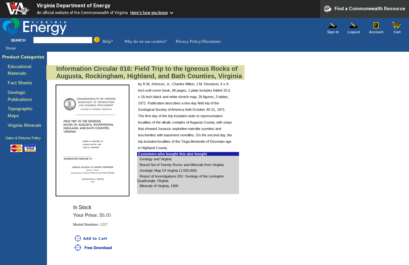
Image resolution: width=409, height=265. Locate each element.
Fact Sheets (20, 82)
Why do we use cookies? (145, 41)
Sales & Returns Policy (23, 138)
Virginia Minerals (24, 125)
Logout (354, 32)
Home (11, 48)
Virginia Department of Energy (73, 6)
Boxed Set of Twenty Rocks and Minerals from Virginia (182, 165)
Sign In (333, 32)
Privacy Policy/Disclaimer (198, 41)
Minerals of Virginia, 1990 (159, 186)
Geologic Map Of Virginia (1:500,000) (168, 170)
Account (376, 32)
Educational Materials (19, 70)
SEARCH (18, 40)
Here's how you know (149, 13)
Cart (397, 32)
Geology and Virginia (156, 159)
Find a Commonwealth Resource (370, 8)
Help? (108, 41)
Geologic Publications (20, 96)
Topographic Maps (20, 112)
